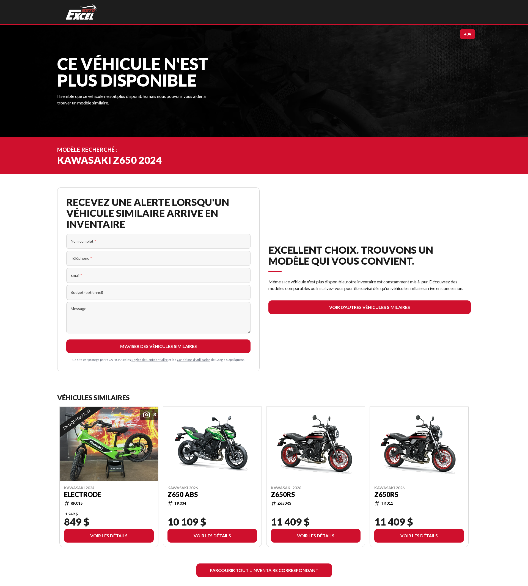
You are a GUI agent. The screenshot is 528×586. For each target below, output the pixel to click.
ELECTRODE (82, 494)
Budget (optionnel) (87, 292)
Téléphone (81, 258)
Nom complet (83, 241)
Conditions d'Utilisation (193, 359)
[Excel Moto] (81, 12)
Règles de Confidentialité (149, 359)
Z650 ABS (182, 494)
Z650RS (283, 494)
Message (78, 308)
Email (76, 275)
